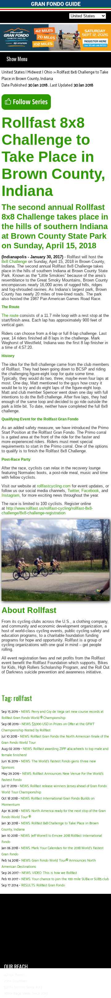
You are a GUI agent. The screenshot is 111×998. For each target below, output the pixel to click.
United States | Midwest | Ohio (27, 72)
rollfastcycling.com (53, 486)
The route (10, 315)
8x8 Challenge (14, 261)
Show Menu (16, 59)
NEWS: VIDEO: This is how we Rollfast (49, 873)
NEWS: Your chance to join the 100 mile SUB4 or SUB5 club (65, 879)
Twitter (73, 490)
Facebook (90, 490)
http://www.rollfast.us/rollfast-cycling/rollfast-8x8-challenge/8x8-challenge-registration (47, 510)
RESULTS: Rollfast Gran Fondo (43, 885)
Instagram (10, 495)
